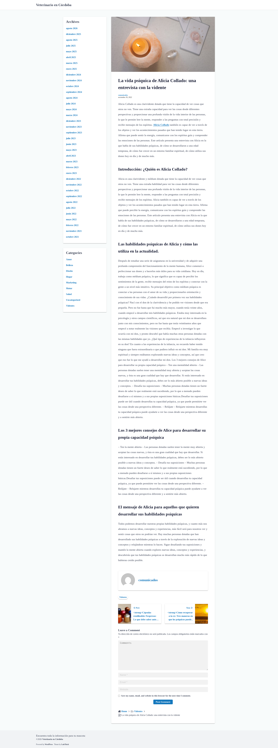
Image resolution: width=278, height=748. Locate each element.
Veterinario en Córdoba (53, 5)
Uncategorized (73, 300)
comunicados (123, 95)
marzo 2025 (71, 63)
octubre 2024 (72, 86)
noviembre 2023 (74, 127)
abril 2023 (71, 155)
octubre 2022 (72, 190)
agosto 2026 (71, 28)
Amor (69, 259)
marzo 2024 (71, 115)
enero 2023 (71, 173)
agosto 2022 (71, 202)
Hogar (69, 277)
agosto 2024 (71, 98)
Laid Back (65, 744)
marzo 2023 (71, 161)
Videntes (123, 597)
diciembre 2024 (73, 74)
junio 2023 (71, 144)
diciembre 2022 (73, 179)
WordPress (49, 744)
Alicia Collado (161, 124)
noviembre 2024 (74, 80)
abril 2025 (71, 57)
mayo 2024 (71, 109)
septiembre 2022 (74, 196)
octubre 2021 (72, 237)
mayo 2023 (71, 150)
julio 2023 (71, 138)
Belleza (69, 265)
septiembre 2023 (74, 132)
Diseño (69, 271)
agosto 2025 (71, 40)
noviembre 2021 (74, 231)
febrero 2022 (72, 225)
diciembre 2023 (73, 121)
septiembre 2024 (74, 92)
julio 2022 (71, 208)
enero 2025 (71, 69)
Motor (69, 288)
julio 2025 (71, 45)
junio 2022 (71, 213)
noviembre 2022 (74, 184)
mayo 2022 (71, 219)
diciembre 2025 (73, 34)
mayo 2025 (71, 51)
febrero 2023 (72, 167)
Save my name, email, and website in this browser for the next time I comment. (156, 696)
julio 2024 (71, 103)
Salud (69, 294)
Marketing (71, 282)
